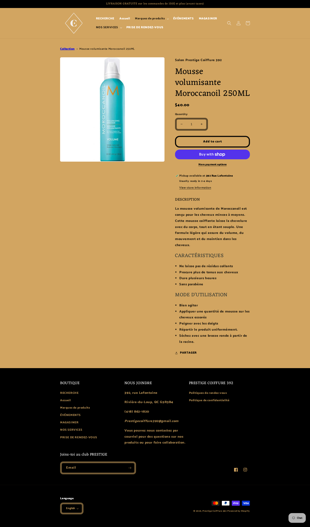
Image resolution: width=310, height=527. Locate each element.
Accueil (65, 400)
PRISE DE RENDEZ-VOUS (78, 437)
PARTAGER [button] (188, 352)
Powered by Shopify (238, 511)
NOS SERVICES (71, 430)
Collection (67, 49)
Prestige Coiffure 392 (214, 511)
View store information (195, 187)
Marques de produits (75, 407)
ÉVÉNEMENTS (70, 415)
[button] (151, 18)
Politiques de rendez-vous (208, 393)
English (70, 508)
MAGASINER (69, 422)
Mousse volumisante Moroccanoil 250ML (107, 49)
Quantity (181, 114)
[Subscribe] (129, 467)
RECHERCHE (69, 393)
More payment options (212, 164)
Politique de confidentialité (209, 400)
